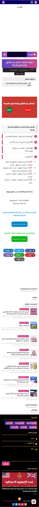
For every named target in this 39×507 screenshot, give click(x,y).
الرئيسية (30, 54)
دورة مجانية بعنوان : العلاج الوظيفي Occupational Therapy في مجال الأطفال (16, 367)
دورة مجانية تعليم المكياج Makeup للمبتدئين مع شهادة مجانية (18, 353)
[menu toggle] (35, 2)
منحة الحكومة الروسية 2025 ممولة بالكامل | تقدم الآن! (17, 394)
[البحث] (3, 2)
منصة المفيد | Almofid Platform (12, 501)
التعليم (8, 423)
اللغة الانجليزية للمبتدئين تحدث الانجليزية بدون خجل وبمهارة (16, 380)
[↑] (19, 498)
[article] (19, 270)
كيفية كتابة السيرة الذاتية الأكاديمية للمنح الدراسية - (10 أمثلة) (15, 339)
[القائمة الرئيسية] (4, 54)
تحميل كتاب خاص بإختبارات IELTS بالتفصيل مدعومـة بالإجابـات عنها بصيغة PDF (16, 312)
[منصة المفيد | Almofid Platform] (19, 7)
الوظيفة (32, 427)
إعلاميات (13, 427)
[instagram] (22, 504)
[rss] (25, 504)
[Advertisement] (19, 30)
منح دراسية (18, 423)
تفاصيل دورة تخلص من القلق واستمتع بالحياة (18, 84)
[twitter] (16, 504)
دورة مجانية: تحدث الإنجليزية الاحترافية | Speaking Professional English (19, 490)
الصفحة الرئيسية (23, 70)
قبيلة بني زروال (24, 325)
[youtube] (19, 504)
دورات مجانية (13, 70)
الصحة (22, 427)
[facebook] (31, 2)
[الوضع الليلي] (33, 501)
